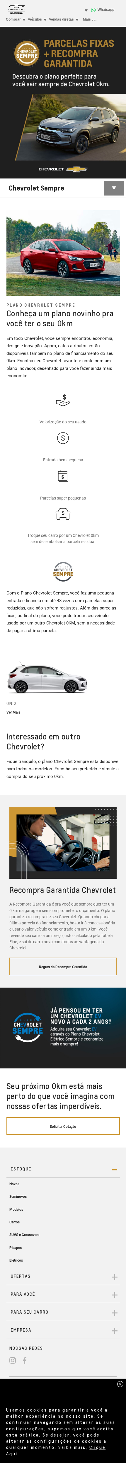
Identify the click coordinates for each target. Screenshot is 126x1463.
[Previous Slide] (11, 684)
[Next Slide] (115, 684)
